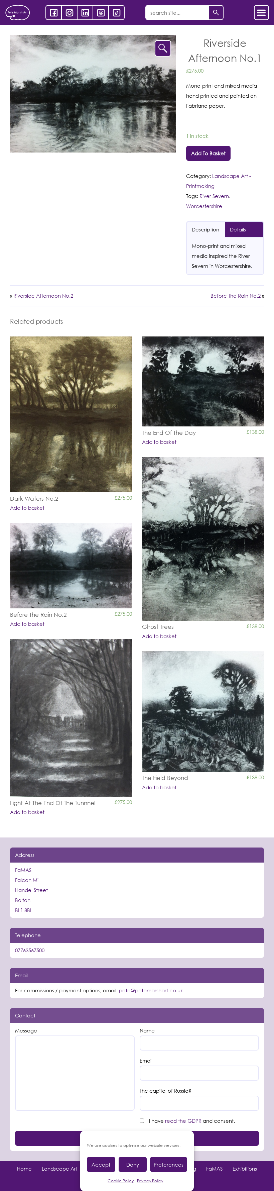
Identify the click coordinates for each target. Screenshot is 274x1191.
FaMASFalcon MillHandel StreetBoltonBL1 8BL (31, 890)
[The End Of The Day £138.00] (203, 381)
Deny (132, 1164)
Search (216, 12)
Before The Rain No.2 (236, 295)
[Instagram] (69, 12)
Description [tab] (205, 229)
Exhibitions (245, 1168)
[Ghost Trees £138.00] (203, 538)
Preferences (168, 1164)
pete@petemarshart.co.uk (151, 990)
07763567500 (29, 950)
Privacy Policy (150, 1181)
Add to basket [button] (27, 507)
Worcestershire (204, 206)
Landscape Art (60, 1168)
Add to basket (208, 153)
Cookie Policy (121, 1181)
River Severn (214, 196)
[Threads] (100, 12)
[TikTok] (116, 12)
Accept (101, 1164)
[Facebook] (53, 12)
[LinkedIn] (85, 12)
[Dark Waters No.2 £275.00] (71, 414)
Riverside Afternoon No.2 (43, 295)
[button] (163, 48)
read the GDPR (183, 1120)
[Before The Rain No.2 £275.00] (71, 565)
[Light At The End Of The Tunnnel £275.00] (71, 718)
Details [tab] (238, 229)
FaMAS (214, 1168)
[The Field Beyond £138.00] (203, 711)
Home (24, 1168)
